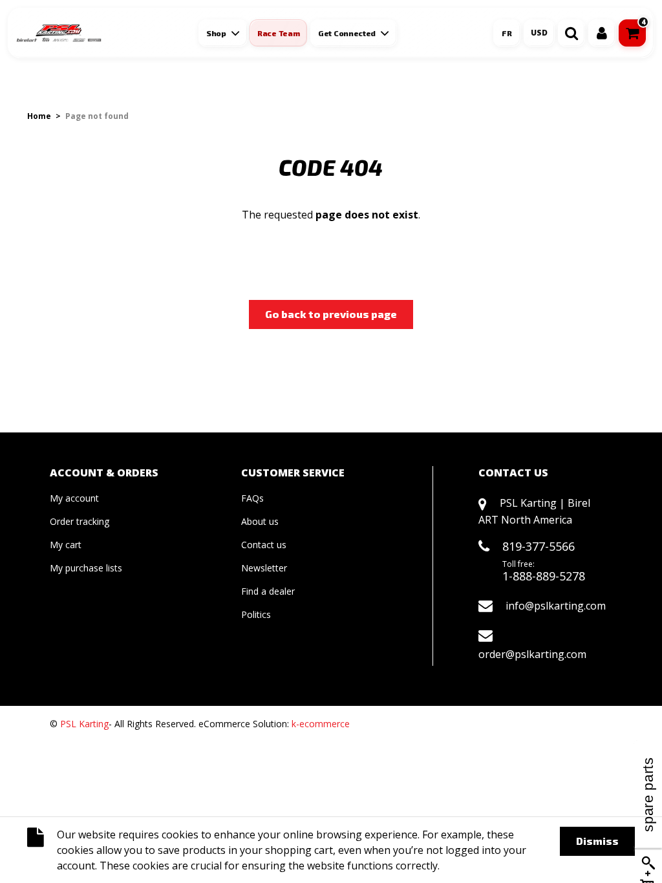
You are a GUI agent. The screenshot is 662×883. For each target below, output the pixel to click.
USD (539, 32)
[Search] (571, 33)
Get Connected (347, 32)
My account (74, 498)
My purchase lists (86, 568)
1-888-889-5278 (543, 576)
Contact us (263, 544)
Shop (216, 32)
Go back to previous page (331, 314)
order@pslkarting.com (532, 654)
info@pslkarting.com (556, 606)
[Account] (601, 33)
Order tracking (79, 521)
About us (260, 521)
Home (39, 116)
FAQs (252, 498)
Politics (256, 614)
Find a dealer (268, 591)
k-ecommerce (321, 724)
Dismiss (597, 841)
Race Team (278, 32)
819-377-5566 (538, 546)
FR (507, 32)
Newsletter (264, 568)
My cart (65, 544)
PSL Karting (84, 724)
